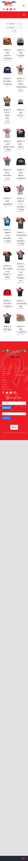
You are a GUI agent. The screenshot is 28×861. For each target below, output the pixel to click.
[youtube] (11, 9)
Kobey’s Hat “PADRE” (20, 52)
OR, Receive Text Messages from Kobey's (11, 411)
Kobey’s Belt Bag (7, 328)
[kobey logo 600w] (14, 348)
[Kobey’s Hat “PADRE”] (20, 37)
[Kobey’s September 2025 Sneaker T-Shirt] (20, 217)
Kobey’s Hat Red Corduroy (7, 303)
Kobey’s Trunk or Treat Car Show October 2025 (21, 272)
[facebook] (4, 9)
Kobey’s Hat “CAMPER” (21, 329)
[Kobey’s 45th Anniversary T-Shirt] (7, 128)
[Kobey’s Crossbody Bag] (20, 288)
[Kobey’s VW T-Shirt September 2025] (20, 65)
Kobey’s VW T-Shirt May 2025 (7, 115)
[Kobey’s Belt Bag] (7, 313)
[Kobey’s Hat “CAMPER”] (20, 313)
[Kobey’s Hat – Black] (20, 128)
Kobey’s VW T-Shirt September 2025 (21, 84)
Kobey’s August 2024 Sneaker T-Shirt (7, 235)
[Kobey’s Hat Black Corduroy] (20, 157)
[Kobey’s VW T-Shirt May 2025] (7, 97)
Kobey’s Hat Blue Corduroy (7, 81)
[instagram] (14, 9)
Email (3, 400)
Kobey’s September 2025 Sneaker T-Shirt (21, 238)
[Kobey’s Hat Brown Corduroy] (7, 37)
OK (23, 858)
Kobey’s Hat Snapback (8, 201)
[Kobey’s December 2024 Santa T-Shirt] (7, 251)
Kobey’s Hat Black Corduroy (21, 173)
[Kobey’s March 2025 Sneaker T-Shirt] (20, 185)
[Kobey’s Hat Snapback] (7, 185)
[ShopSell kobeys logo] (9, 1)
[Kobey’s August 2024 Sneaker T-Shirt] (7, 217)
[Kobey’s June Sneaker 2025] (7, 157)
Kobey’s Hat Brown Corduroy (7, 54)
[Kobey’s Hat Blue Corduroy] (7, 65)
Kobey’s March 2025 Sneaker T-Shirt (21, 204)
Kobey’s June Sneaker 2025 (7, 173)
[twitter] (7, 9)
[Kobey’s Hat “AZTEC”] (20, 97)
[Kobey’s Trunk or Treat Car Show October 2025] (20, 251)
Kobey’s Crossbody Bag (21, 303)
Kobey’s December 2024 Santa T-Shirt (8, 271)
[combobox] (3, 414)
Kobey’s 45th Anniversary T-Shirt (9, 145)
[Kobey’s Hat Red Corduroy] (7, 288)
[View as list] (15, 31)
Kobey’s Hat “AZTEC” (21, 112)
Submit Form (6, 407)
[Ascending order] (21, 23)
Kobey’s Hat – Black (20, 144)
